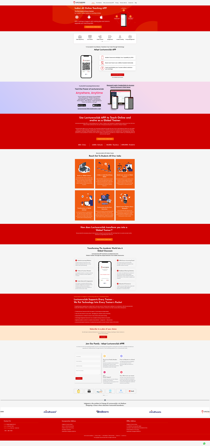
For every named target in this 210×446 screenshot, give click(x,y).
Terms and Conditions (88, 435)
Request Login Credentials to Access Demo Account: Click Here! (120, 86)
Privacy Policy (98, 435)
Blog (136, 2)
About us (118, 435)
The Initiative (99, 2)
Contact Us (130, 2)
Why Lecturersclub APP (108, 2)
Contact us (123, 435)
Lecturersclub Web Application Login (89, 109)
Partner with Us (123, 2)
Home (93, 2)
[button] (103, 41)
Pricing (116, 2)
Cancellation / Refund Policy (108, 435)
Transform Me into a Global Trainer (93, 26)
